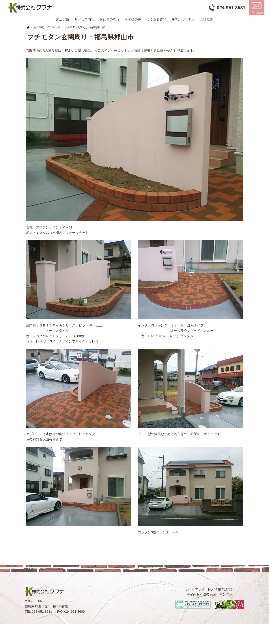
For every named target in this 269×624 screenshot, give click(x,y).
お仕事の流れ (109, 19)
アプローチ (54, 27)
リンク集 (226, 594)
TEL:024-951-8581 (38, 611)
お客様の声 (133, 19)
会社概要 (206, 19)
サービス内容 (84, 19)
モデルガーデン (183, 19)
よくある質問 (156, 19)
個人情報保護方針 (221, 589)
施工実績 (62, 19)
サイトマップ (195, 589)
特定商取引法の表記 (201, 594)
